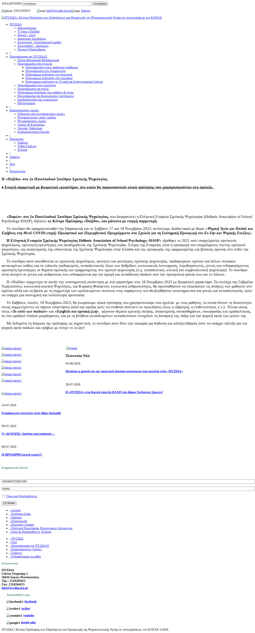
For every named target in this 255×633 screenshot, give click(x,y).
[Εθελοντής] (12, 367)
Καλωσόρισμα (27, 28)
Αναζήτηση (100, 3)
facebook (31, 601)
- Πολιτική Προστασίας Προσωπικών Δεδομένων (41, 528)
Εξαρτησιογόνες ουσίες (24, 110)
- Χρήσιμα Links (20, 514)
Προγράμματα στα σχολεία (35, 63)
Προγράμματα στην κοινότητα (37, 85)
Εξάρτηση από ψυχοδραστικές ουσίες (41, 114)
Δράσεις (15, 157)
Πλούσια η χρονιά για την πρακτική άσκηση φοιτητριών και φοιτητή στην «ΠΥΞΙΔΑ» (124, 371)
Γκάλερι (23, 142)
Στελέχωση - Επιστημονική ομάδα (39, 42)
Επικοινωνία (17, 171)
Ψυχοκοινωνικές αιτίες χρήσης (37, 117)
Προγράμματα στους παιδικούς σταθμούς (52, 67)
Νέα (12, 164)
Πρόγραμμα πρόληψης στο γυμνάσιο (49, 78)
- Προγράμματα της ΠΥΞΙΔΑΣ (29, 545)
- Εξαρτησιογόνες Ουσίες (26, 549)
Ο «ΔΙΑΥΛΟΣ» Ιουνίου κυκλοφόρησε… (28, 433)
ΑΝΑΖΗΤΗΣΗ (12, 3)
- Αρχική (15, 510)
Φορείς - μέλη (26, 35)
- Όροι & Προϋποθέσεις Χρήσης (30, 532)
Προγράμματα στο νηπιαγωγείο (46, 71)
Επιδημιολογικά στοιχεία (33, 132)
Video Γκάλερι (27, 146)
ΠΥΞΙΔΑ (16, 24)
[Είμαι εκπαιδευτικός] (12, 354)
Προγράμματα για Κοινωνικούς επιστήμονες (46, 96)
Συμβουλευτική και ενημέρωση (38, 99)
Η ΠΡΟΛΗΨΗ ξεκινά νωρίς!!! (22, 454)
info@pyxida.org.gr (58, 10)
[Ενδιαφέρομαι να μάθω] (12, 393)
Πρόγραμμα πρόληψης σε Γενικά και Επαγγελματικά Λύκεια (64, 81)
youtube (28, 615)
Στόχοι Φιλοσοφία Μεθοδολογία (38, 60)
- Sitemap (16, 517)
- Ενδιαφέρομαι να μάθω (25, 556)
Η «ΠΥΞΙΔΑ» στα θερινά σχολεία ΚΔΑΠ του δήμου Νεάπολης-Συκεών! (114, 392)
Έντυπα (22, 149)
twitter (25, 608)
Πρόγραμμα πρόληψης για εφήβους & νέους (46, 92)
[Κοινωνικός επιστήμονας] (12, 380)
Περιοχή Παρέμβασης (32, 49)
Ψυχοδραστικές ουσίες (32, 121)
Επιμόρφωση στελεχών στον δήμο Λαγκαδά (31, 413)
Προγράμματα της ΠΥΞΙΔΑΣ (28, 56)
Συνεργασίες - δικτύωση (33, 46)
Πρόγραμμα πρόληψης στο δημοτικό (49, 74)
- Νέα (13, 542)
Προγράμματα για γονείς (33, 89)
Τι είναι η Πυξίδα (28, 31)
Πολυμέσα (16, 139)
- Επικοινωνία (18, 521)
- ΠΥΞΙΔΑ (17, 538)
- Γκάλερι (16, 553)
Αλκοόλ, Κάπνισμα (30, 128)
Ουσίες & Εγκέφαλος (31, 124)
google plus (28, 622)
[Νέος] (12, 361)
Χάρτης (85, 10)
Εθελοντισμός (26, 103)
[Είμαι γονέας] (12, 348)
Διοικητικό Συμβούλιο (32, 38)
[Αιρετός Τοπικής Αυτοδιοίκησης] (12, 374)
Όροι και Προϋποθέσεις (21, 496)
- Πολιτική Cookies (22, 524)
